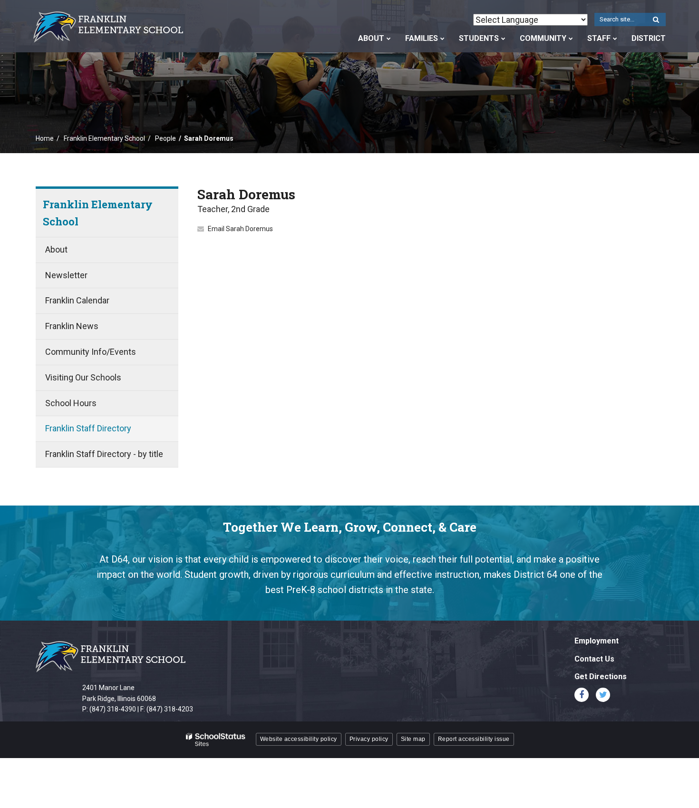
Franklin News (71, 326)
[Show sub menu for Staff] (615, 38)
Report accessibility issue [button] (474, 739)
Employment (596, 640)
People (165, 138)
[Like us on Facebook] (581, 695)
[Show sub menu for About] (389, 38)
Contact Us (594, 658)
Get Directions (600, 676)
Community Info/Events (90, 352)
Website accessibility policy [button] (298, 739)
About (56, 249)
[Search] (655, 20)
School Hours (71, 403)
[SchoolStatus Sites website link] (215, 740)
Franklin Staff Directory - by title (104, 454)
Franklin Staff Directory (88, 428)
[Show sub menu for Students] (503, 38)
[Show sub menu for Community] (571, 38)
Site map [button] (413, 739)
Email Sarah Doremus (240, 229)
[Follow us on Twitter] (603, 695)
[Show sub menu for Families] (442, 38)
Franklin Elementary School (104, 138)
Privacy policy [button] (369, 739)
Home (45, 138)
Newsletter (66, 275)
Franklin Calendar (77, 300)
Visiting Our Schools (83, 377)
